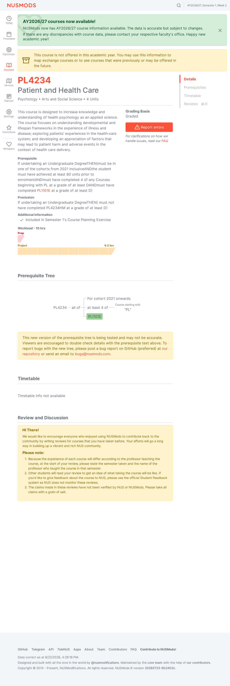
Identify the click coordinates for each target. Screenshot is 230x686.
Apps (77, 649)
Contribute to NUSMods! (158, 649)
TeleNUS (63, 649)
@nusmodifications (105, 662)
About (88, 649)
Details (190, 79)
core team (155, 662)
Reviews (195, 104)
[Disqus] (95, 560)
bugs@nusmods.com (92, 354)
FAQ (164, 141)
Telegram (38, 649)
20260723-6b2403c (160, 668)
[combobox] (183, 5)
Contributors (118, 649)
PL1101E (43, 190)
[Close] (220, 30)
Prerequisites (195, 87)
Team (101, 649)
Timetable (192, 95)
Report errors (152, 127)
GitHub (23, 649)
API (51, 649)
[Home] (21, 5)
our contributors (198, 662)
